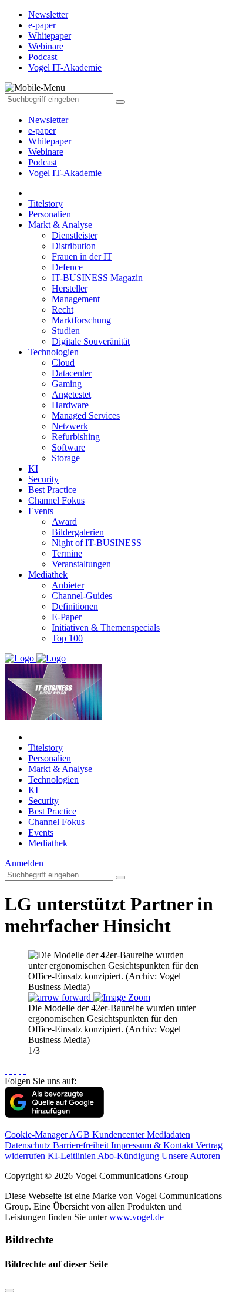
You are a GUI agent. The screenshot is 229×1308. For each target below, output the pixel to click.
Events (40, 511)
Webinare (45, 152)
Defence (67, 267)
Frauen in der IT (82, 256)
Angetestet (71, 394)
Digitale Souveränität (91, 341)
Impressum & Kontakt (153, 1145)
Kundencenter (119, 1135)
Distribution (74, 246)
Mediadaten (168, 1135)
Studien (66, 331)
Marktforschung (81, 320)
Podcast (42, 162)
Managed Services (86, 415)
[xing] (15, 1070)
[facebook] (6, 1070)
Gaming (67, 384)
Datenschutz (29, 1145)
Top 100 (67, 638)
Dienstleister (74, 235)
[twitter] (10, 1070)
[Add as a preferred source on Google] (54, 1115)
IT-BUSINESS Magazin (97, 278)
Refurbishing (76, 437)
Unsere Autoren (190, 1156)
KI (33, 468)
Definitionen (75, 606)
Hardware (70, 405)
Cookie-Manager (37, 1135)
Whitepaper (49, 141)
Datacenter (72, 373)
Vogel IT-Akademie (65, 173)
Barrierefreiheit (82, 1145)
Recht (62, 309)
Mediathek (48, 574)
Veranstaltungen (81, 564)
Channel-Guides (82, 596)
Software (68, 447)
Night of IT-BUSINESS (97, 543)
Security (43, 479)
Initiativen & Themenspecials (106, 627)
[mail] (24, 1070)
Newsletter (48, 120)
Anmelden (24, 863)
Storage (66, 458)
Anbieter (68, 585)
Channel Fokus (56, 500)
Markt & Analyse (60, 225)
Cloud (63, 362)
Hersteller (69, 288)
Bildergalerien (78, 532)
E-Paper (67, 617)
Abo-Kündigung (129, 1156)
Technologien (53, 352)
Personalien (49, 214)
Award (64, 521)
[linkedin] (20, 1070)
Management (76, 299)
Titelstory (45, 203)
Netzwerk (70, 426)
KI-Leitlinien (72, 1156)
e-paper (42, 130)
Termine (67, 553)
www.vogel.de (136, 1217)
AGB (80, 1135)
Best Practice (52, 490)
